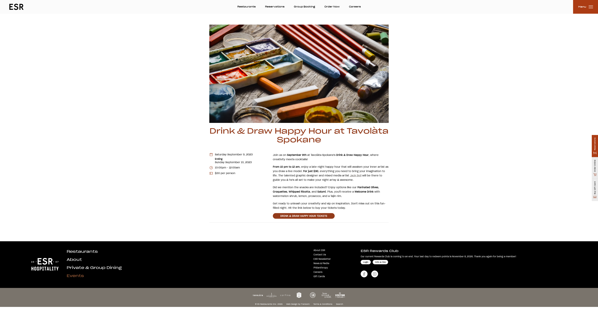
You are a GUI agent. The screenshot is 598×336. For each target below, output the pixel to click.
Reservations (275, 6)
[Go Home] (45, 264)
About (74, 259)
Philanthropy (320, 267)
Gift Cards (319, 276)
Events (75, 275)
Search (339, 304)
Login (365, 262)
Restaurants (246, 6)
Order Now (332, 6)
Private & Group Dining (94, 267)
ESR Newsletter (322, 259)
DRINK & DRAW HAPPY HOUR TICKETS (303, 215)
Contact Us (319, 254)
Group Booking (304, 6)
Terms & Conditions (322, 304)
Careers (355, 6)
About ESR (319, 250)
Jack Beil (355, 175)
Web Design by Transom (298, 304)
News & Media (321, 263)
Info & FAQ (380, 262)
